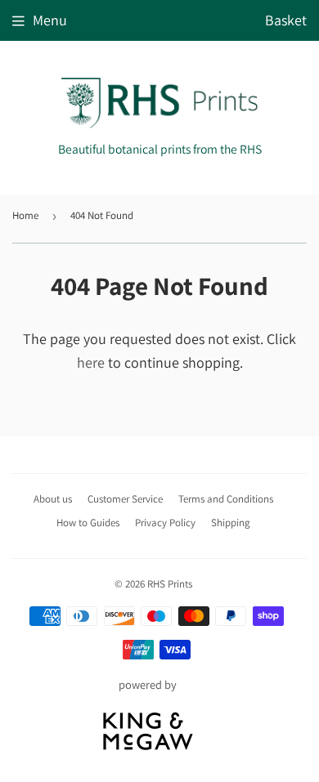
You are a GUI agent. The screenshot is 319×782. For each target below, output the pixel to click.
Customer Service (125, 499)
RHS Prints (169, 584)
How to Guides (87, 523)
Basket (286, 20)
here (91, 362)
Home (25, 215)
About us (53, 499)
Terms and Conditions (225, 499)
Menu (50, 20)
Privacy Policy (165, 523)
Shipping (230, 523)
